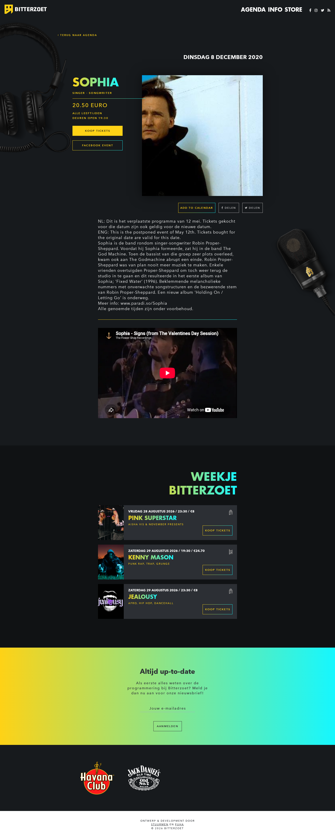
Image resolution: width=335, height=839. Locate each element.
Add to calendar (196, 207)
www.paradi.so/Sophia (144, 303)
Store (293, 9)
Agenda (253, 9)
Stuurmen (159, 824)
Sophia (105, 243)
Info (275, 9)
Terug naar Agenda (78, 35)
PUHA (179, 824)
